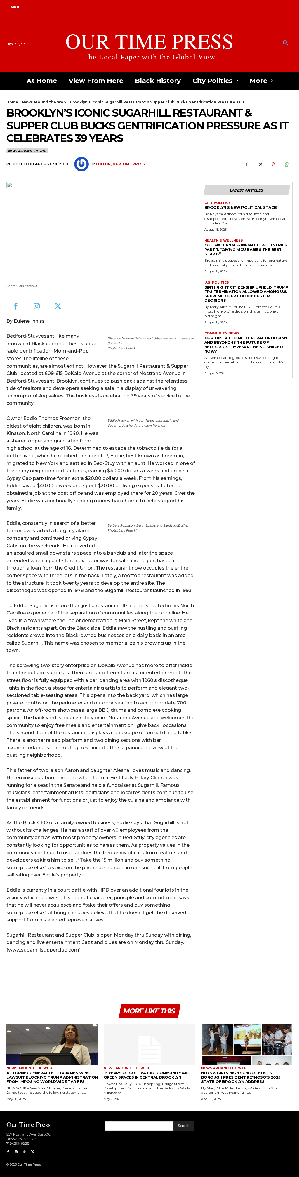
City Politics (217, 203)
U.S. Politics (216, 282)
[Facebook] (246, 164)
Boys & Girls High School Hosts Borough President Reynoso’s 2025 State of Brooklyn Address (241, 1077)
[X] (260, 164)
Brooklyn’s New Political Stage (240, 207)
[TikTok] (24, 1152)
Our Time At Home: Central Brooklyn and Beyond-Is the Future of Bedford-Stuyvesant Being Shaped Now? (245, 344)
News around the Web (44, 102)
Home (12, 102)
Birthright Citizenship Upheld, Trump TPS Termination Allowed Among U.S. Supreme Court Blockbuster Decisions (246, 294)
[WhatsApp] (287, 164)
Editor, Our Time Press (120, 164)
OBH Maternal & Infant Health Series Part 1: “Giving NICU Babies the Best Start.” (245, 249)
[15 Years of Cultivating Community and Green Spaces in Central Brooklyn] (149, 1044)
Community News (221, 333)
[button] (286, 43)
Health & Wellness (223, 240)
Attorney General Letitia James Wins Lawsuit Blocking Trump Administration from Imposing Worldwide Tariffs (52, 1077)
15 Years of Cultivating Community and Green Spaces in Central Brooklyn (147, 1074)
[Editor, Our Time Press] (82, 164)
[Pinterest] (273, 164)
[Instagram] (37, 307)
